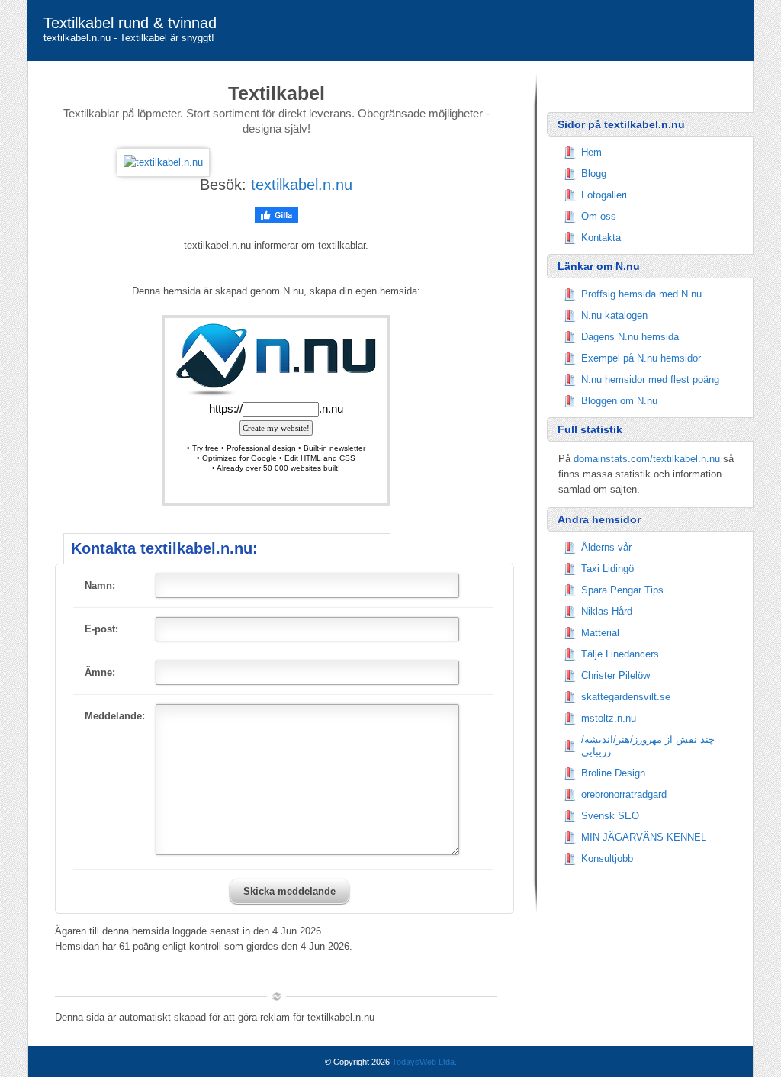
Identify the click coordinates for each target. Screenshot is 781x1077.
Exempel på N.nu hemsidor (641, 358)
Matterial (600, 632)
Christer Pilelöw (615, 675)
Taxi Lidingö (607, 568)
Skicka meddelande (289, 891)
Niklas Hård (606, 611)
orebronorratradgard (624, 794)
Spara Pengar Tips (622, 590)
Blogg (593, 173)
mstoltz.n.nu (608, 718)
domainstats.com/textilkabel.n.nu (647, 459)
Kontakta (601, 237)
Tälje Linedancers (620, 654)
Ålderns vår (606, 547)
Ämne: (100, 672)
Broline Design (613, 773)
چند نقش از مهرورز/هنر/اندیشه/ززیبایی (648, 745)
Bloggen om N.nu (619, 401)
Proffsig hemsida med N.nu (641, 294)
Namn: (100, 585)
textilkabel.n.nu (301, 184)
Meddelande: (115, 716)
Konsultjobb (607, 858)
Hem (591, 152)
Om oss (598, 216)
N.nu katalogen (614, 315)
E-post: (101, 629)
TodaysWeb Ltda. (424, 1061)
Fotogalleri (604, 195)
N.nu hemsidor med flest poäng (650, 379)
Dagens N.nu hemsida (630, 336)
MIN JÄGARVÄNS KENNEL (643, 837)
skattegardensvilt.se (625, 696)
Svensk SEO (610, 815)
